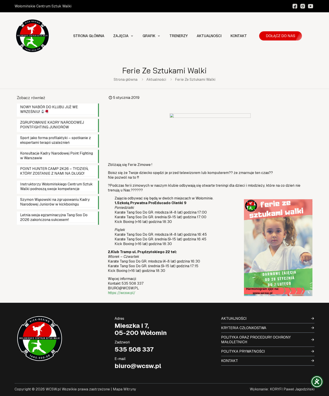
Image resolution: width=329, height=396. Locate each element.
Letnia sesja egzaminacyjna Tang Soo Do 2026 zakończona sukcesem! (54, 217)
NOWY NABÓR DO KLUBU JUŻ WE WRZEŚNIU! (49, 109)
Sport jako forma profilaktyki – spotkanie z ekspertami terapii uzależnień (55, 140)
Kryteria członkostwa (243, 328)
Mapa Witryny (124, 389)
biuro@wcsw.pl (138, 366)
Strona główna (125, 79)
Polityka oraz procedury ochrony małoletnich (256, 339)
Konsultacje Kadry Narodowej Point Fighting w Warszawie (56, 155)
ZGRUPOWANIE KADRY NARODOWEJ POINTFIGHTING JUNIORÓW (52, 124)
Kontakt (229, 360)
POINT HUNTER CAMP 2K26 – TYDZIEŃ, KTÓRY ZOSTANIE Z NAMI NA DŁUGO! (54, 171)
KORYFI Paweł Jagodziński (292, 389)
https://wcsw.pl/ (121, 292)
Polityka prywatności (243, 351)
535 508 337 (134, 349)
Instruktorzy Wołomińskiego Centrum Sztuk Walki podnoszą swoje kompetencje (56, 186)
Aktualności (156, 79)
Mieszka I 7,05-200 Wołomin (141, 329)
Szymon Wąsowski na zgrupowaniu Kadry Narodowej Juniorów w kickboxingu (55, 202)
